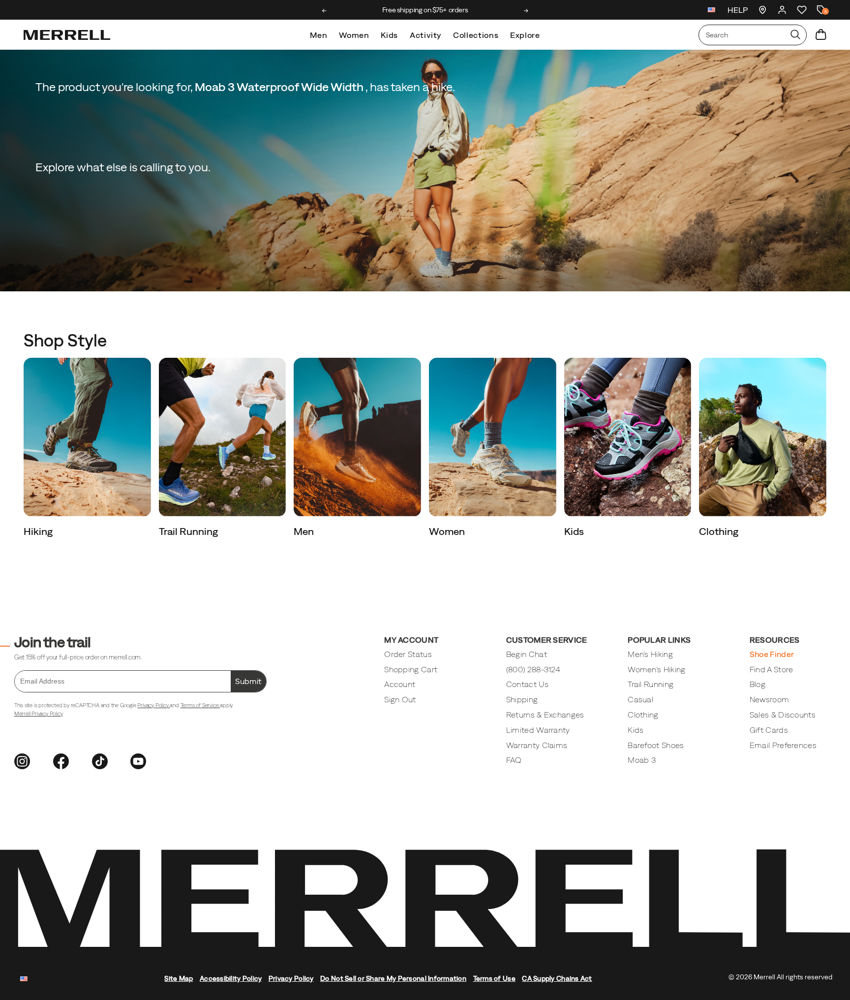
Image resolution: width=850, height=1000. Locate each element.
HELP (738, 9)
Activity (425, 35)
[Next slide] (526, 11)
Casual (640, 699)
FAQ (514, 759)
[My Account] (782, 10)
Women (354, 35)
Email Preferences (783, 745)
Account (399, 684)
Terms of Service (200, 705)
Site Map (178, 978)
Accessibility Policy (231, 978)
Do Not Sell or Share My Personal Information (393, 978)
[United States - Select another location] (712, 11)
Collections (475, 35)
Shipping (522, 699)
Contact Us (527, 684)
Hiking (39, 531)
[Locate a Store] (762, 10)
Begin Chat (526, 654)
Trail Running (189, 531)
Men (318, 35)
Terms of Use (494, 978)
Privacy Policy (153, 705)
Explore (525, 35)
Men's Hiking (650, 654)
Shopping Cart (410, 669)
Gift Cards (769, 729)
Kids (389, 35)
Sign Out (400, 699)
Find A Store (771, 669)
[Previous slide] (324, 11)
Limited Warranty (538, 729)
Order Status (408, 654)
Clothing (719, 531)
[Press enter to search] (795, 35)
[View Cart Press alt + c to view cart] (821, 35)
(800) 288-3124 (533, 669)
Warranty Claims (537, 745)
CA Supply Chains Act (557, 978)
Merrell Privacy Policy (38, 714)
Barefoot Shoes (656, 745)
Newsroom (769, 699)
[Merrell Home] (67, 35)
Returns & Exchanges (545, 714)
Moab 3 (642, 759)
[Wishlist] (802, 10)
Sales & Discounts (783, 714)
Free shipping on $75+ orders (425, 10)
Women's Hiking (656, 669)
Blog (757, 684)
